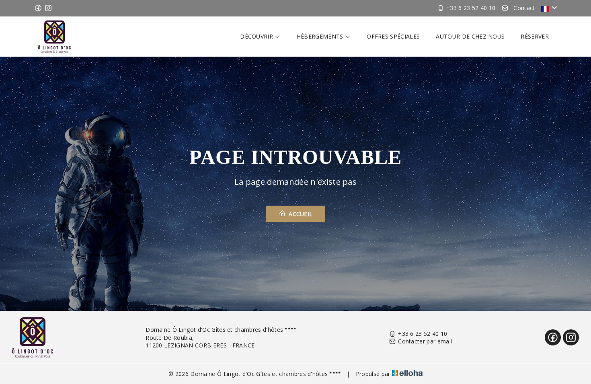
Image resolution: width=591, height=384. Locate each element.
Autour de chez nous (470, 36)
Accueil (300, 214)
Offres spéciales (393, 36)
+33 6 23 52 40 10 (422, 333)
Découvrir (257, 36)
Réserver (535, 36)
